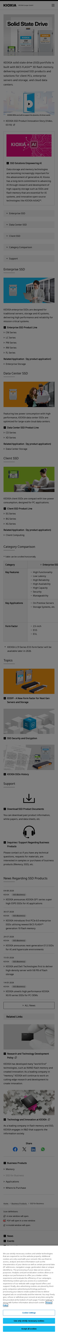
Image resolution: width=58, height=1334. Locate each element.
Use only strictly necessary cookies (29, 1320)
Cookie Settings (29, 1312)
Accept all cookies (29, 1328)
